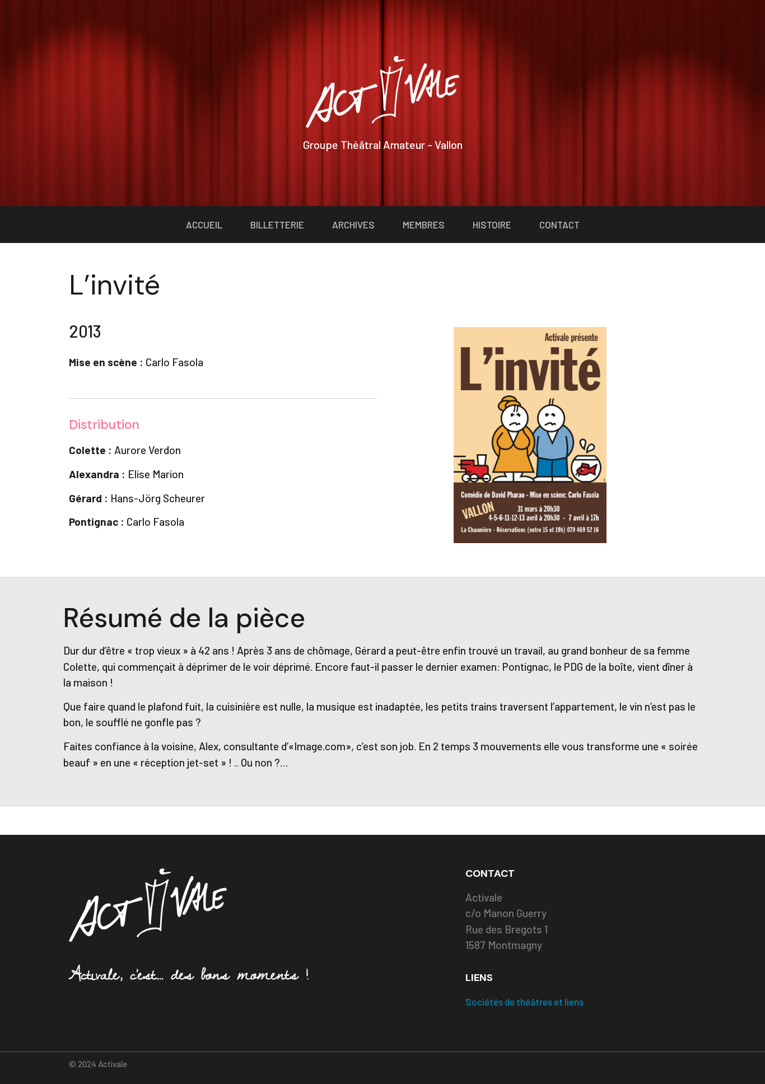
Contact (559, 224)
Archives (353, 224)
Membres (424, 224)
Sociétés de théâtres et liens (524, 1001)
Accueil (204, 224)
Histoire (492, 224)
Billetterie (277, 224)
